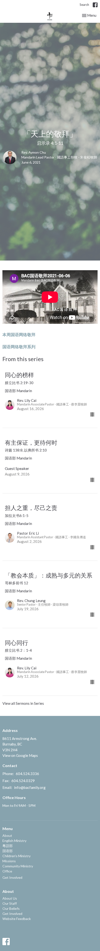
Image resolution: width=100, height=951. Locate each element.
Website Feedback (16, 919)
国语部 (7, 851)
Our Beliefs (11, 908)
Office (7, 871)
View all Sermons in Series (23, 703)
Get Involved (12, 877)
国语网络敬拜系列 (18, 346)
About (7, 835)
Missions (9, 861)
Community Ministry (17, 866)
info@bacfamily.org (30, 787)
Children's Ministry (16, 856)
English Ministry (14, 841)
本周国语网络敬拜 (18, 334)
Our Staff (9, 903)
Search (84, 5)
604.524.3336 (27, 773)
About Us (9, 898)
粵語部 (7, 846)
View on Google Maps (20, 755)
